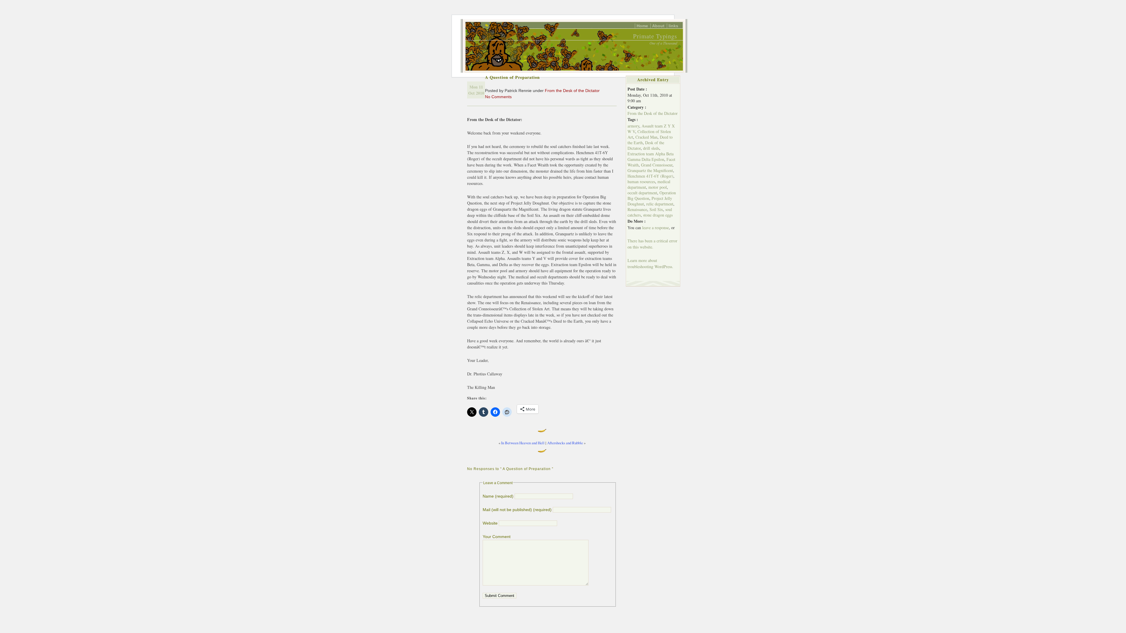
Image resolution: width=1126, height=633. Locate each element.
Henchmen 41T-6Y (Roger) (650, 176)
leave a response (655, 227)
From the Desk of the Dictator (572, 90)
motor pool (657, 187)
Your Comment (497, 536)
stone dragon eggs (658, 215)
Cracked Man (646, 137)
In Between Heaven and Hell (523, 442)
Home (642, 25)
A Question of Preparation (512, 77)
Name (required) (498, 496)
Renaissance (637, 209)
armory (633, 126)
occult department (642, 192)
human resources (641, 181)
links (673, 25)
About (658, 25)
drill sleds (651, 148)
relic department (659, 204)
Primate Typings (655, 36)
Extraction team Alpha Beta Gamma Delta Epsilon (651, 156)
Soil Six (656, 209)
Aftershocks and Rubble (565, 442)
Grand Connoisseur (656, 165)
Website (490, 523)
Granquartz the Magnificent (650, 170)
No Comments (498, 96)
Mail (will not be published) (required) (517, 509)
